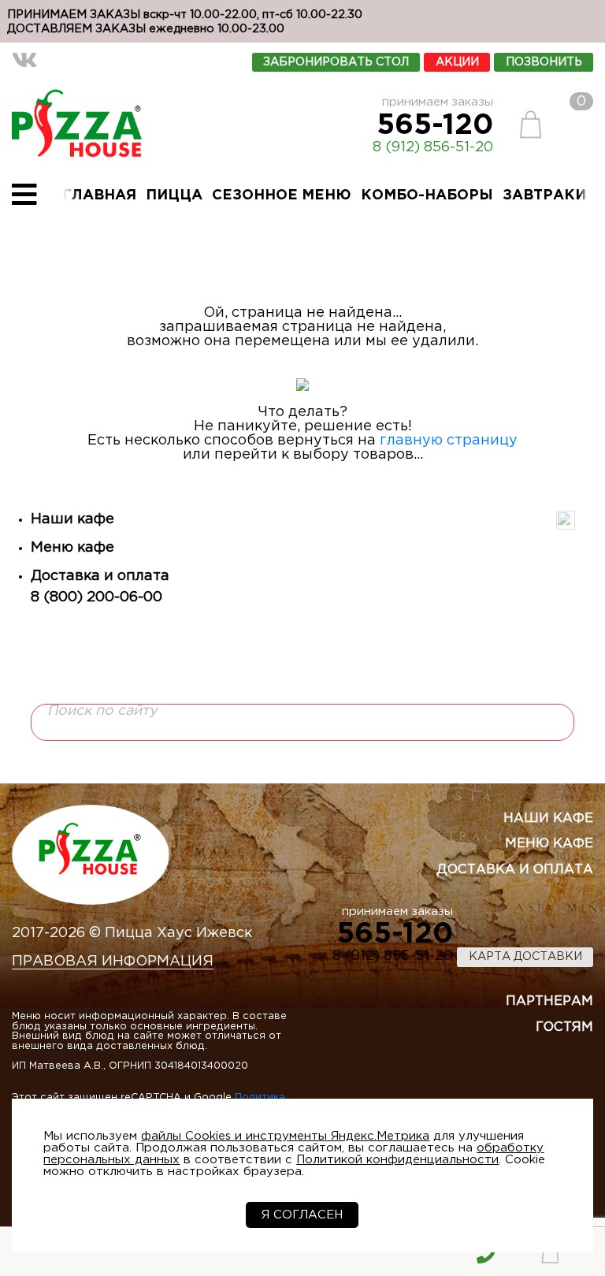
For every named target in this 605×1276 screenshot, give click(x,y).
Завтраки (544, 195)
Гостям (564, 1027)
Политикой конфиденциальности (397, 1160)
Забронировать (336, 62)
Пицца (174, 195)
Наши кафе (72, 519)
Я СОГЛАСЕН (302, 1215)
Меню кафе (72, 547)
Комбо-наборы (427, 195)
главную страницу (449, 440)
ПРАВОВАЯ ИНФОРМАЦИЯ (112, 961)
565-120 (435, 126)
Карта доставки (525, 956)
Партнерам (549, 1001)
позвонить (544, 62)
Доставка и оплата (100, 576)
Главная (99, 195)
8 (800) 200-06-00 (96, 597)
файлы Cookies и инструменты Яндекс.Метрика (285, 1136)
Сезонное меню (281, 195)
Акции (457, 62)
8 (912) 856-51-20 (433, 147)
